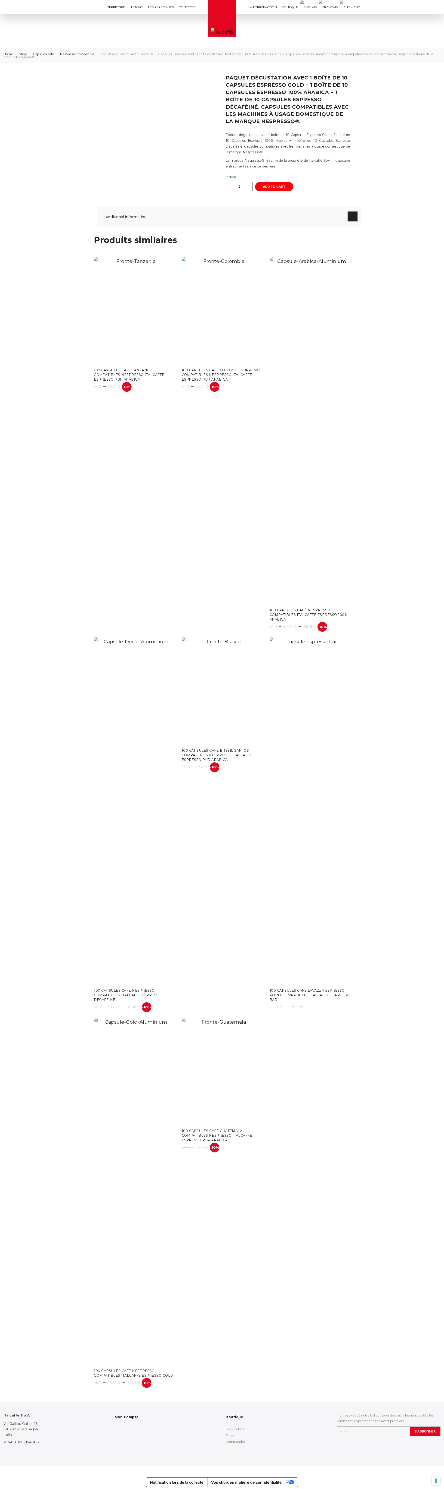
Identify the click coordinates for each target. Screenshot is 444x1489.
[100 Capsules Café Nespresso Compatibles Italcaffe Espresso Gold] (134, 1191)
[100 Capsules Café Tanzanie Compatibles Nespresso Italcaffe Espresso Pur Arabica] (134, 311)
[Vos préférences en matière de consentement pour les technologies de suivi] (436, 1480)
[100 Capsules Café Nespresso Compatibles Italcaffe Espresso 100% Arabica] (310, 431)
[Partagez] (429, 5)
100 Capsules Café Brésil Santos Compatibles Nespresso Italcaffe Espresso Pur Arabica (217, 755)
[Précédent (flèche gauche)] (8, 744)
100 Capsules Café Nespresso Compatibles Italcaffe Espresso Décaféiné (127, 995)
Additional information (126, 217)
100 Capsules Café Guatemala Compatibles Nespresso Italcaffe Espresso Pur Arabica (217, 1135)
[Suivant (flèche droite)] (436, 744)
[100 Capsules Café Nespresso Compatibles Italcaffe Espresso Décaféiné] (134, 811)
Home (8, 54)
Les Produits (235, 1429)
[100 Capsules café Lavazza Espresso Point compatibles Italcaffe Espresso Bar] (310, 811)
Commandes (235, 1441)
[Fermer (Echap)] (439, 5)
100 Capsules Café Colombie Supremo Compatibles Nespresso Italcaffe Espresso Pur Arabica (221, 375)
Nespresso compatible (77, 54)
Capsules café (43, 54)
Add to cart (274, 187)
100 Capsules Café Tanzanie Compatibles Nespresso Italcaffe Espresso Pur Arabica (129, 375)
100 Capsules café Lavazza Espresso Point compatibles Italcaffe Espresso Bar (310, 995)
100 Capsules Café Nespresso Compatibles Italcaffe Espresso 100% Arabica (309, 614)
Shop (23, 54)
